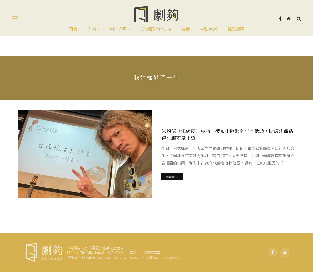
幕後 (185, 29)
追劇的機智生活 (156, 29)
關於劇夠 (235, 29)
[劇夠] (102, 252)
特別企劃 (118, 29)
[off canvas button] (15, 18)
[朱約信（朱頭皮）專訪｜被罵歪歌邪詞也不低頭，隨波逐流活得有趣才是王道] (85, 154)
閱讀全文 (172, 176)
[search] (298, 18)
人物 (91, 29)
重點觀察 (208, 29)
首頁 (73, 29)
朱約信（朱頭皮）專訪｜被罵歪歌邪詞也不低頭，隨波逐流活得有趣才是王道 (227, 134)
